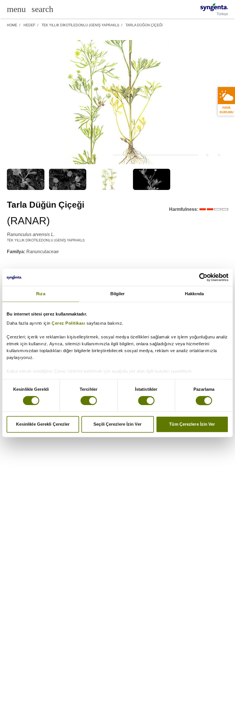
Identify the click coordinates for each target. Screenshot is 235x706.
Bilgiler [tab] (117, 293)
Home (12, 25)
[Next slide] (219, 155)
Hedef (29, 25)
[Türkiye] (214, 7)
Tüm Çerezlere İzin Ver (192, 424)
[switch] (89, 400)
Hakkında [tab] (194, 293)
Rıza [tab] (40, 293)
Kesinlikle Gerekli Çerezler (43, 424)
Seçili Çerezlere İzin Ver (117, 424)
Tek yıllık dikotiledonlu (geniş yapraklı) (80, 25)
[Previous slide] (207, 155)
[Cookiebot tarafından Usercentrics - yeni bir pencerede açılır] (203, 277)
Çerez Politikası (68, 323)
